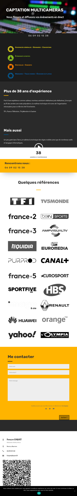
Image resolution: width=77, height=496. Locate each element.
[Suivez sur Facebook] (35, 425)
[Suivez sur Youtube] (41, 425)
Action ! (64, 417)
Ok (39, 493)
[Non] (75, 491)
